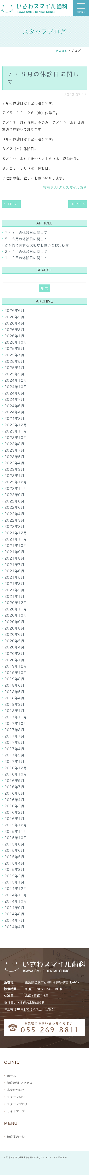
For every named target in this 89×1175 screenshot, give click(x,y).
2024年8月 (14, 393)
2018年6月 (14, 685)
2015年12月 (16, 825)
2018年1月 (14, 710)
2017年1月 (14, 761)
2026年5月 (14, 317)
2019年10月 (16, 672)
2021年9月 (14, 552)
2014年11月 (16, 895)
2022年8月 (14, 501)
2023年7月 (14, 450)
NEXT (76, 203)
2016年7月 (14, 787)
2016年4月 (14, 799)
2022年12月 (16, 482)
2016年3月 (14, 806)
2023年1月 (14, 475)
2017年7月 (14, 736)
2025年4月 (14, 367)
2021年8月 (14, 558)
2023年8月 (14, 444)
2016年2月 (14, 812)
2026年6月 (14, 310)
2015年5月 (14, 857)
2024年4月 (14, 412)
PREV (12, 203)
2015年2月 (14, 876)
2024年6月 (14, 406)
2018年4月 (14, 698)
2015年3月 (14, 869)
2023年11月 (16, 431)
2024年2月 (14, 418)
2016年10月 (16, 774)
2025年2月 (14, 374)
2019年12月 (16, 666)
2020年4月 (14, 647)
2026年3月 (14, 329)
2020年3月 (14, 653)
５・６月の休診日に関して (26, 239)
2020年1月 (14, 660)
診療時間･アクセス (19, 1082)
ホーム (11, 1075)
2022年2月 (14, 526)
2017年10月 (16, 723)
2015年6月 (14, 850)
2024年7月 (14, 399)
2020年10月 (16, 615)
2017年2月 (14, 755)
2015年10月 (16, 837)
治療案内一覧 (16, 1136)
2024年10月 (16, 386)
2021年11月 (16, 539)
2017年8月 (14, 729)
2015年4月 (14, 863)
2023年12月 (16, 425)
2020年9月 (14, 622)
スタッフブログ (17, 1104)
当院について (16, 1090)
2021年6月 (14, 571)
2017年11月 (16, 717)
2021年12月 (16, 533)
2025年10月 (16, 342)
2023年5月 (14, 456)
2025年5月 (14, 361)
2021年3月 (14, 583)
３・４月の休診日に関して (26, 251)
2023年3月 (14, 469)
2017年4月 (14, 749)
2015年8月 (14, 844)
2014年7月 (14, 920)
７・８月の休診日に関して (26, 232)
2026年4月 (14, 323)
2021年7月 (14, 564)
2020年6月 (14, 634)
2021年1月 (14, 596)
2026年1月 (14, 336)
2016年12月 (16, 768)
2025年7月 (14, 355)
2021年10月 (16, 545)
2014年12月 (16, 888)
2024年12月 (16, 380)
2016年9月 (14, 780)
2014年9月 (14, 907)
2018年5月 (14, 691)
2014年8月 (14, 914)
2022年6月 (14, 507)
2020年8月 (14, 628)
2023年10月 (16, 437)
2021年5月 (14, 577)
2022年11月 (16, 488)
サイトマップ (16, 1111)
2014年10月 (16, 901)
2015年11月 (16, 831)
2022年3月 (14, 520)
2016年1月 (14, 818)
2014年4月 (14, 927)
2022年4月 (14, 514)
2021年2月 (14, 590)
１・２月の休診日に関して (26, 258)
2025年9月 (14, 348)
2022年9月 (14, 494)
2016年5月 (14, 793)
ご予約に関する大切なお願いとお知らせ (37, 245)
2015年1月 (14, 882)
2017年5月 (14, 742)
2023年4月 (14, 463)
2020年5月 (14, 641)
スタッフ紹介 (16, 1097)
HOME (61, 50)
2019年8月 (14, 679)
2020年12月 (16, 602)
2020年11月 (16, 609)
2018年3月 (14, 704)
